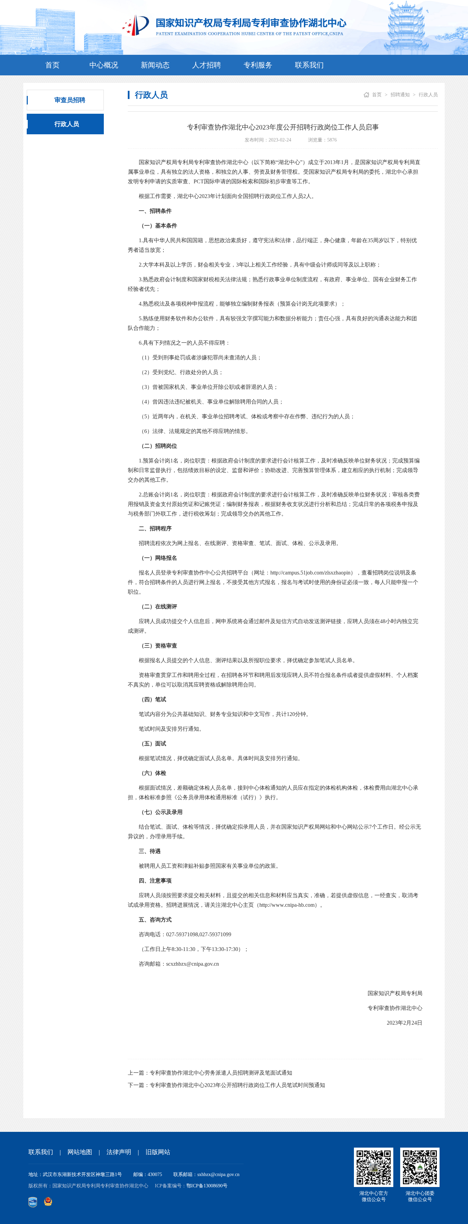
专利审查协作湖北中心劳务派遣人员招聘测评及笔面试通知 (221, 1073)
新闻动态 (155, 65)
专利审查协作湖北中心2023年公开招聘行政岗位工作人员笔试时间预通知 (237, 1085)
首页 (52, 65)
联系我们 (309, 65)
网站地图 (79, 1152)
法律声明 (119, 1152)
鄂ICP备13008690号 (206, 1185)
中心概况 (103, 65)
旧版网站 (158, 1152)
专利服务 (258, 65)
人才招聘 (206, 65)
